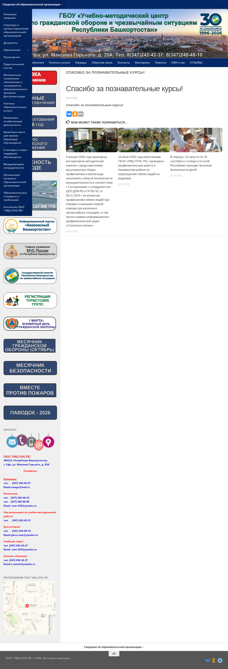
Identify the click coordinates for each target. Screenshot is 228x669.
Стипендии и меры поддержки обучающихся (15, 153)
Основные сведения (10, 16)
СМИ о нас (178, 62)
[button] (51, 195)
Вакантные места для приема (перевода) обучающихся (14, 137)
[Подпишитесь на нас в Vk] (207, 660)
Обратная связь (102, 62)
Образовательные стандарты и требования (15, 196)
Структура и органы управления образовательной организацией (16, 30)
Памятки (160, 62)
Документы (11, 42)
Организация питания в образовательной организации (15, 180)
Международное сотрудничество (14, 166)
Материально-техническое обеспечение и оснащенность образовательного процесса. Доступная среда (15, 86)
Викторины (142, 62)
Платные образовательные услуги (15, 107)
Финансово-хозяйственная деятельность (13, 121)
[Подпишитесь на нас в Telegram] (220, 660)
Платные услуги (59, 62)
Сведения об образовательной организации (31, 4)
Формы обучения (32, 62)
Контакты (124, 62)
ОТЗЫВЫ (196, 62)
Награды (81, 62)
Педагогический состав (14, 66)
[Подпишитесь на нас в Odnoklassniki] (213, 660)
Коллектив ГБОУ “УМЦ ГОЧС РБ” (14, 209)
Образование (12, 50)
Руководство (12, 57)
